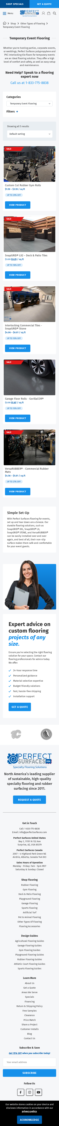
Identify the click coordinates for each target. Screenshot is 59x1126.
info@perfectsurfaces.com (33, 832)
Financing (30, 1001)
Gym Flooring (29, 889)
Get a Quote (29, 987)
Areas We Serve (30, 992)
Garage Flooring (29, 903)
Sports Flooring (29, 908)
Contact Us (29, 1038)
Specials (29, 997)
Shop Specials (14, 4)
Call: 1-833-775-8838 (29, 828)
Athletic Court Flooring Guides (29, 964)
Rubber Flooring (29, 885)
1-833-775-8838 (37, 83)
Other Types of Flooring (32, 23)
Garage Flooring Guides (30, 945)
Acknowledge (29, 1119)
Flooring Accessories (29, 926)
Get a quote (44, 4)
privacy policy (29, 1111)
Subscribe (29, 1073)
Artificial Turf (29, 912)
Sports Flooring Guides (29, 968)
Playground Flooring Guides (29, 954)
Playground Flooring (29, 898)
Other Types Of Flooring (29, 921)
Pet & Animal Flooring (29, 917)
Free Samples (29, 1010)
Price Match (29, 1020)
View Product (17, 205)
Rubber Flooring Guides (29, 959)
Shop (13, 23)
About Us (29, 983)
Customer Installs (29, 1029)
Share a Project (29, 1024)
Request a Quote (29, 799)
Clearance (29, 1015)
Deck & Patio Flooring (29, 894)
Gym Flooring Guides (29, 950)
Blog (29, 1033)
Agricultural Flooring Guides (29, 941)
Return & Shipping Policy (29, 1006)
